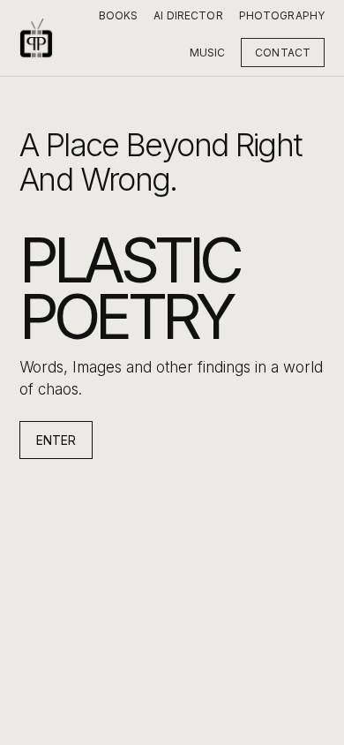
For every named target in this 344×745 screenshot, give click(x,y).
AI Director (187, 15)
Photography (282, 15)
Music (208, 52)
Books (118, 15)
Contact (282, 52)
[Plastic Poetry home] (36, 38)
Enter (56, 440)
